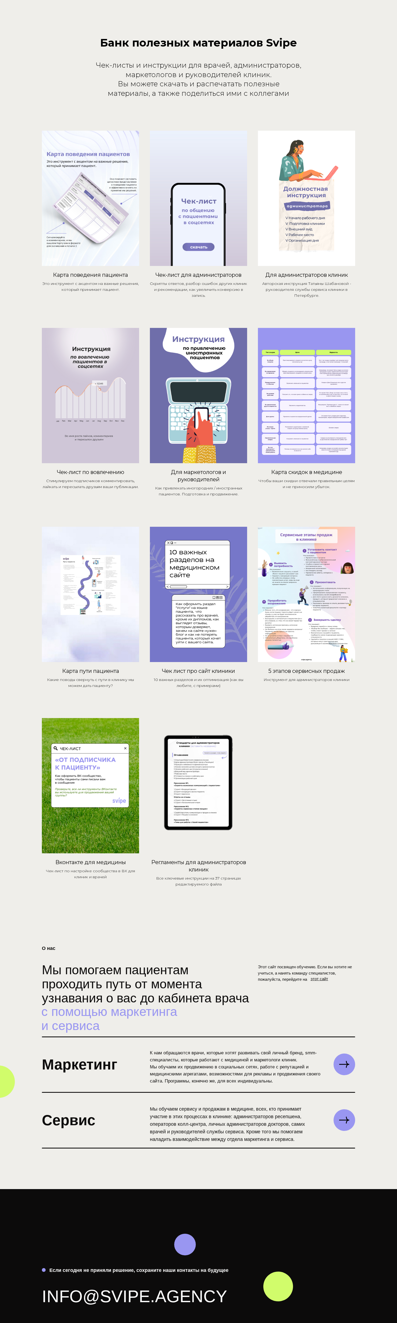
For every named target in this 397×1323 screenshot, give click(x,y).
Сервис (68, 1120)
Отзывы (324, 1275)
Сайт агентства (335, 1210)
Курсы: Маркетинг (338, 1234)
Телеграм (272, 1234)
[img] (344, 1064)
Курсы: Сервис (333, 1255)
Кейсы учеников (336, 1265)
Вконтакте (273, 1222)
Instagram (272, 1210)
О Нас (321, 1222)
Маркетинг (79, 1064)
